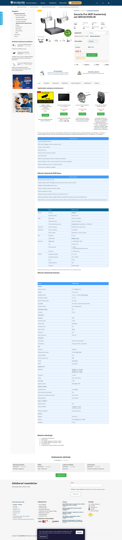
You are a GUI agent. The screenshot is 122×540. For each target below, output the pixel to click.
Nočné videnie (104, 26)
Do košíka (93, 55)
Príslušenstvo (19, 27)
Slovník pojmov (16, 511)
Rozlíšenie (76, 22)
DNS (44, 355)
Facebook (93, 506)
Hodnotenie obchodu (61, 457)
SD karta (77, 419)
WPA (76, 383)
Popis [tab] (39, 83)
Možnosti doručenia (95, 36)
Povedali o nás (16, 513)
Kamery (17, 25)
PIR (39, 309)
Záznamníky (18, 29)
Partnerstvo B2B (43, 507)
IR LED (39, 295)
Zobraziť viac (61, 475)
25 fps (73, 329)
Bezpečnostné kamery (19, 13)
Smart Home (17, 34)
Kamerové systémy (20, 17)
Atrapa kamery (19, 30)
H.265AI (73, 224)
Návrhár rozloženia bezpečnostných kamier (23, 519)
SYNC (55, 197)
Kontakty (15, 506)
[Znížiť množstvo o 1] (77, 55)
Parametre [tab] (46, 83)
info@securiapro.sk (95, 504)
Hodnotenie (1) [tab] (87, 83)
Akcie (17, 32)
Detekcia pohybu (86, 26)
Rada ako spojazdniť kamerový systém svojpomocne (72, 509)
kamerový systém (45, 133)
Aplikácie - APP (16, 509)
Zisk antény (40, 380)
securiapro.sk (94, 507)
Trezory (16, 36)
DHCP (77, 352)
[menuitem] (32, 3)
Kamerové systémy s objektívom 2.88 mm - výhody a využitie (73, 513)
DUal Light (85, 295)
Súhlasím (79, 532)
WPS (80, 352)
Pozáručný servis (43, 516)
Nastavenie (43, 536)
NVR (92, 133)
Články (14, 514)
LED (82, 295)
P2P (73, 358)
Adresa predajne (94, 510)
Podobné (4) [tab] (65, 83)
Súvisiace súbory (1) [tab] (76, 83)
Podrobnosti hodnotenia (93, 10)
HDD (53, 182)
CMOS (76, 289)
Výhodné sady (81, 58)
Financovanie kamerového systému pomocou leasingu (21, 517)
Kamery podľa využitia (21, 15)
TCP (74, 352)
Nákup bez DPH (42, 506)
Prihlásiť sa (76, 494)
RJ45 (40, 185)
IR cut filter (40, 303)
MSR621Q (74, 212)
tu (70, 533)
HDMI (50, 241)
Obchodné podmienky (44, 509)
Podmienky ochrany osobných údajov (48, 511)
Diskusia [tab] (97, 83)
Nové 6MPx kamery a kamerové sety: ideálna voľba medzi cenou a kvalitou (73, 504)
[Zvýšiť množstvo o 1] (84, 55)
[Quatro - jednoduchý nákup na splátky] (22, 82)
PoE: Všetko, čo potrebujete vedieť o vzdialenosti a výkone (71, 517)
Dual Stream (75, 360)
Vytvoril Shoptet (106, 535)
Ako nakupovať (42, 504)
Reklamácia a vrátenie (44, 512)
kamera (46, 144)
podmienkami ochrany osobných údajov (95, 489)
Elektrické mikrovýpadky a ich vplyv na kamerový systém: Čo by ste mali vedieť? (72, 521)
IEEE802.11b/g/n (75, 238)
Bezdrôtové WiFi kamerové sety (24, 23)
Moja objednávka (43, 514)
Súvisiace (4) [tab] (55, 83)
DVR (39, 269)
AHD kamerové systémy (21, 19)
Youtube (93, 509)
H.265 (76, 224)
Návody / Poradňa (17, 504)
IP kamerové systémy (21, 21)
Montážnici (15, 508)
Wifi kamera (45, 439)
